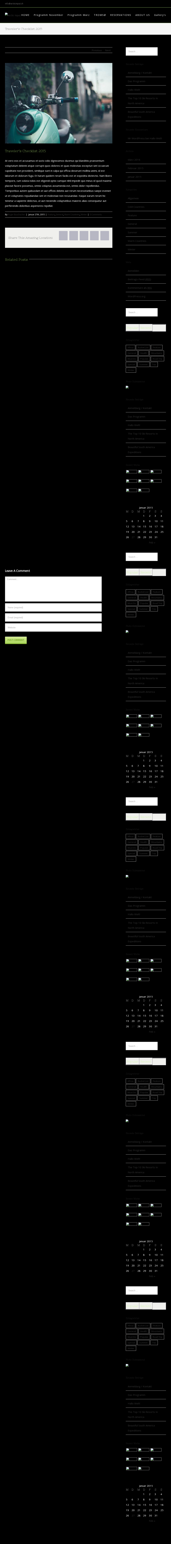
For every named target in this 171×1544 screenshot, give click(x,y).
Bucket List (143, 347)
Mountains (156, 353)
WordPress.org (136, 296)
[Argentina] (143, 474)
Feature (51, 214)
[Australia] (131, 474)
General (59, 214)
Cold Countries (136, 206)
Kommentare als (140, 287)
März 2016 (134, 159)
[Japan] (131, 493)
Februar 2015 (135, 168)
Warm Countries (72, 214)
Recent (145, 328)
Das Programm (136, 81)
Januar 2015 (134, 176)
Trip (154, 364)
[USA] (156, 483)
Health (143, 353)
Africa (130, 347)
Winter (84, 214)
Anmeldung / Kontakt (140, 72)
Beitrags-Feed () (139, 279)
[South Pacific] (143, 493)
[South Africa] (143, 483)
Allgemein (133, 198)
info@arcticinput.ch (14, 3)
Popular (132, 328)
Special (131, 364)
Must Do (132, 358)
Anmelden (133, 270)
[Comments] (159, 327)
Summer (132, 232)
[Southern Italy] (156, 474)
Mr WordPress (136, 138)
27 (133, 537)
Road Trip (157, 358)
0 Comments (96, 214)
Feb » (152, 542)
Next (108, 50)
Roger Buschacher (16, 214)
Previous (97, 50)
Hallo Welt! (134, 89)
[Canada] (131, 483)
